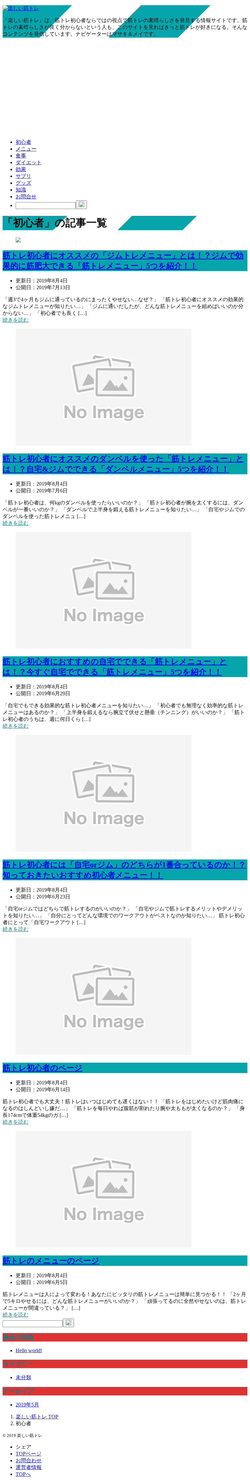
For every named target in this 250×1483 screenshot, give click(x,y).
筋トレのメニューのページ (51, 1260)
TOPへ (23, 1474)
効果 (21, 169)
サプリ (23, 176)
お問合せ (26, 196)
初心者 (23, 142)
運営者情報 (29, 1467)
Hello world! (29, 1350)
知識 (21, 189)
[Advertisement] (125, 88)
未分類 (23, 1377)
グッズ (23, 183)
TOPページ (28, 1453)
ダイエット (29, 162)
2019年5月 (27, 1404)
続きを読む (16, 320)
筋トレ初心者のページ (42, 1068)
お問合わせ (29, 1460)
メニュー (26, 149)
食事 (21, 155)
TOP (37, 1416)
